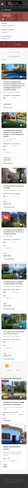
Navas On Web (18, 482)
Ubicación (4, 23)
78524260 (7, 10)
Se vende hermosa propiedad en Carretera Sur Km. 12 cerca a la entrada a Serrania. (14, 232)
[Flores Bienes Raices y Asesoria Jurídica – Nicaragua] (14, 6)
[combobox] (14, 26)
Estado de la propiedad (7, 29)
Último (18, 370)
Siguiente (9, 370)
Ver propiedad (14, 76)
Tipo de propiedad (6, 36)
